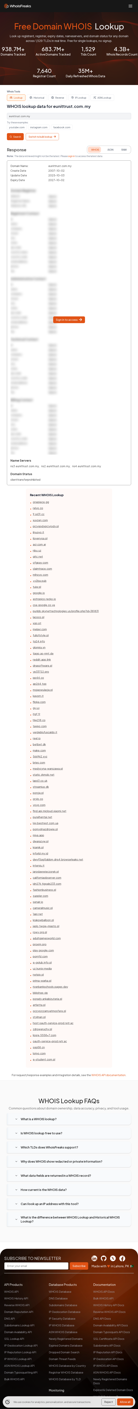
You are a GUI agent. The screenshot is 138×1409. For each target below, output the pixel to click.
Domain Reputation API (18, 1312)
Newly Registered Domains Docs (110, 1381)
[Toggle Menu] (130, 6)
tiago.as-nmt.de (43, 653)
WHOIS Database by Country (67, 1365)
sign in (71, 156)
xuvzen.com (40, 520)
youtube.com (17, 127)
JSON (110, 149)
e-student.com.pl (44, 1059)
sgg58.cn (39, 1047)
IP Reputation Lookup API (20, 1352)
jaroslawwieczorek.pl (46, 871)
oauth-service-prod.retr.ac (50, 1041)
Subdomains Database (63, 1305)
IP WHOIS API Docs (105, 1365)
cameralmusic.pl (43, 908)
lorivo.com (39, 1053)
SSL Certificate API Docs (108, 1339)
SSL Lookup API (14, 1339)
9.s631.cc (38, 514)
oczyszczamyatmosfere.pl (49, 1011)
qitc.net (38, 556)
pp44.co (38, 677)
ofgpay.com (40, 562)
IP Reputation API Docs (107, 1352)
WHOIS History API (16, 1298)
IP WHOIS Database (61, 1325)
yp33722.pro (41, 671)
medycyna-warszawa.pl (48, 768)
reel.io (37, 738)
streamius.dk (41, 786)
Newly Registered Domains (66, 1339)
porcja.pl (38, 793)
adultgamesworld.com (47, 938)
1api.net (38, 914)
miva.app (38, 835)
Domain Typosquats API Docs (111, 1332)
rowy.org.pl (40, 932)
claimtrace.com (42, 568)
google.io (39, 593)
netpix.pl (38, 974)
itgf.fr (36, 714)
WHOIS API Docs (104, 1291)
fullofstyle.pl (41, 635)
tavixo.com (40, 726)
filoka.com (39, 702)
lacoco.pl (38, 617)
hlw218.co (39, 720)
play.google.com (43, 950)
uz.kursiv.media (42, 968)
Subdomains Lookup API (19, 1325)
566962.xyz (40, 756)
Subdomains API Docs (106, 1345)
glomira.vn (39, 647)
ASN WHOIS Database (63, 1332)
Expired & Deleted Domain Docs (113, 1390)
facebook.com (61, 127)
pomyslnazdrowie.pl (45, 829)
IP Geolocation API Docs (108, 1359)
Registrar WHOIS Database (66, 1372)
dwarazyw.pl (40, 841)
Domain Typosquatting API (20, 1372)
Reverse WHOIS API (16, 1305)
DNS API (9, 1318)
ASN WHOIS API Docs (107, 1372)
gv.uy (36, 708)
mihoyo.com (40, 574)
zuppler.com (40, 896)
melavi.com (40, 629)
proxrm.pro (39, 944)
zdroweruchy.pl (42, 1029)
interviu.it (38, 865)
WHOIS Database (60, 1291)
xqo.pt (37, 623)
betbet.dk (39, 744)
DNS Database (58, 1298)
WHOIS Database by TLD (65, 1379)
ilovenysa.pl (40, 538)
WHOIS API (11, 1291)
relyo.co (38, 508)
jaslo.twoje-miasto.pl (46, 926)
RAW (124, 149)
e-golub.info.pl (42, 962)
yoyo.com (39, 805)
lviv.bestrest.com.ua (45, 823)
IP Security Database (62, 1318)
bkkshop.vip (40, 992)
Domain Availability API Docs (110, 1325)
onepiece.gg (41, 502)
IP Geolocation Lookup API (21, 1345)
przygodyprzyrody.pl (46, 526)
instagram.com (38, 127)
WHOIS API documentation (108, 1075)
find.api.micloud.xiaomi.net (49, 811)
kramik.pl (38, 847)
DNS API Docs (102, 1318)
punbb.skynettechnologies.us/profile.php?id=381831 (66, 611)
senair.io (38, 902)
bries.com (39, 762)
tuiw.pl (37, 587)
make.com (39, 750)
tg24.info (39, 641)
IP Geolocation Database (64, 1312)
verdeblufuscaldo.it (45, 732)
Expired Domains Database (65, 1345)
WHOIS (95, 149)
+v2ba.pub (39, 580)
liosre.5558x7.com (44, 1035)
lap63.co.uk (40, 780)
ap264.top (39, 683)
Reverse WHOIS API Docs (109, 1312)
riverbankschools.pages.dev (50, 986)
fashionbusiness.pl (44, 889)
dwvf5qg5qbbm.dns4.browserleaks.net (58, 859)
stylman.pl (39, 1017)
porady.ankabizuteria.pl (47, 999)
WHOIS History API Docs (108, 1305)
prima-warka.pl (42, 980)
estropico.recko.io (44, 599)
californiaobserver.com (47, 877)
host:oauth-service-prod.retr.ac (53, 1023)
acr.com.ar (39, 544)
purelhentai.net (42, 817)
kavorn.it (38, 696)
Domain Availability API (18, 1332)
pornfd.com (40, 956)
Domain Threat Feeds (62, 1359)
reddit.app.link (42, 659)
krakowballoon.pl (43, 920)
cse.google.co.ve (44, 605)
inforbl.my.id (40, 853)
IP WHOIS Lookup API (17, 1359)
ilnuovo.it (38, 532)
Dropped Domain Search (64, 1352)
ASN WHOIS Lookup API (19, 1365)
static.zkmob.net (43, 774)
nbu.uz (37, 550)
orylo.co (38, 799)
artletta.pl (39, 1005)
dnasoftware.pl (42, 665)
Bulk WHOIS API (14, 1379)
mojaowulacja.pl (43, 690)
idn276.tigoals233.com (47, 883)
